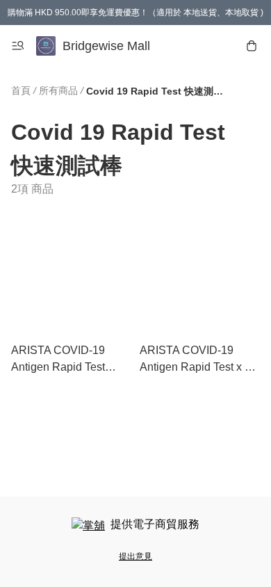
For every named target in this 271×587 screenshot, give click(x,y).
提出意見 (135, 556)
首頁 (21, 90)
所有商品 (58, 90)
